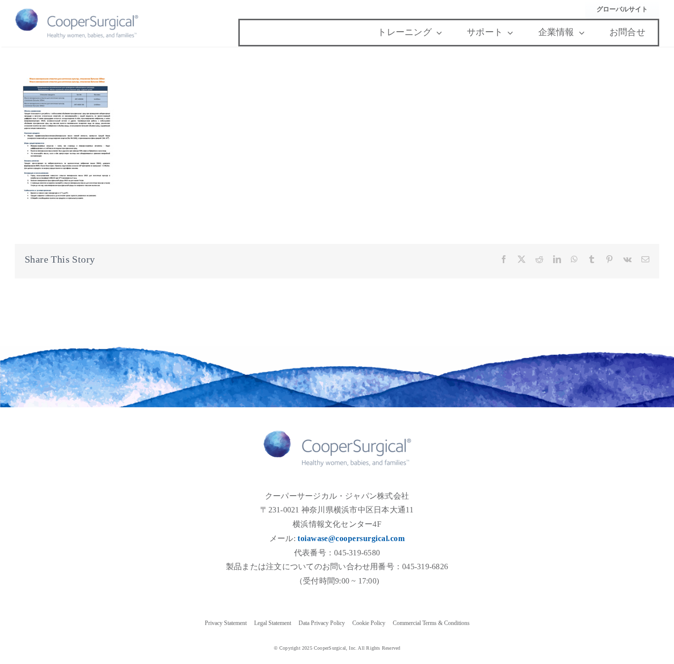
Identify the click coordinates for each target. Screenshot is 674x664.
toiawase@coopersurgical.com (351, 538)
